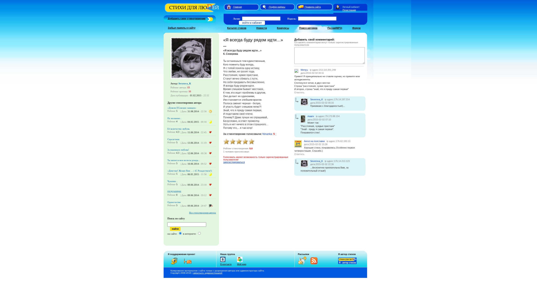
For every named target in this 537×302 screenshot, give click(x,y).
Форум (356, 28)
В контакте (226, 264)
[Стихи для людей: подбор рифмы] (264, 7)
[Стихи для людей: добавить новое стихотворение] (209, 18)
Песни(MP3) (334, 28)
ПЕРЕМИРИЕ (174, 191)
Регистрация (349, 10)
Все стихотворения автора (202, 212)
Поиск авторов (308, 28)
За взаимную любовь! (178, 149)
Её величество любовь (178, 129)
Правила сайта (313, 7)
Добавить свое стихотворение (187, 18)
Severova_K (185, 83)
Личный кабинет (351, 7)
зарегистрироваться (234, 162)
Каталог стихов (236, 28)
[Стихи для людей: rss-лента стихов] (304, 264)
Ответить (299, 92)
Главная (237, 7)
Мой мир (241, 264)
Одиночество (174, 202)
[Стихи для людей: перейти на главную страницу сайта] (227, 7)
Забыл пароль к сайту (182, 27)
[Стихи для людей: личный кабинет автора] (337, 7)
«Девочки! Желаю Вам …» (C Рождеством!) (189, 170)
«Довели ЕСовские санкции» (181, 108)
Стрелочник (173, 139)
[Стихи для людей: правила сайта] (300, 7)
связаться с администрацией (207, 273)
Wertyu (304, 70)
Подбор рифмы (277, 7)
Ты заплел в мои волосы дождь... (183, 160)
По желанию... (174, 118)
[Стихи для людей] (192, 12)
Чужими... (172, 181)
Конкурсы (283, 28)
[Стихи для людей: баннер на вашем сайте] (347, 263)
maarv (311, 116)
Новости (261, 28)
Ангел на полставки (314, 141)
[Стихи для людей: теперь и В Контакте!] (222, 262)
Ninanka (267, 134)
